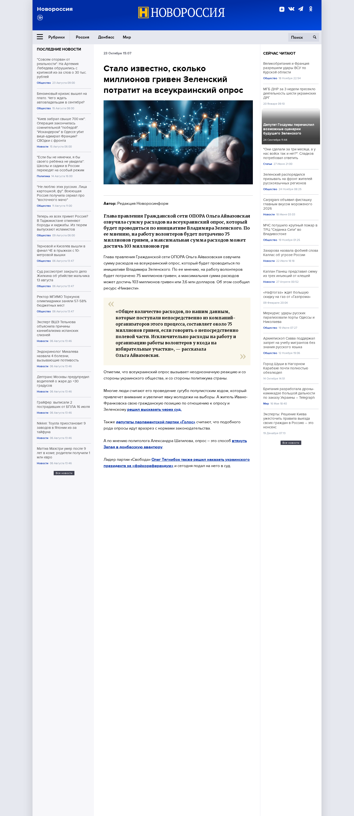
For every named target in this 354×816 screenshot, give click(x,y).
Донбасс (106, 37)
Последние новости (59, 49)
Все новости (64, 473)
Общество (44, 82)
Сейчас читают (279, 53)
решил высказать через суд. (154, 409)
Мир (127, 37)
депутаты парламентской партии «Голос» (155, 422)
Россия (82, 37)
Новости (42, 146)
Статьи (267, 164)
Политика (43, 176)
